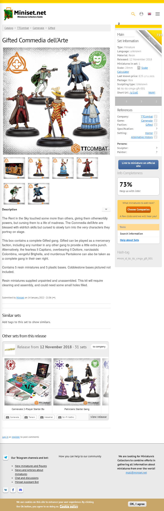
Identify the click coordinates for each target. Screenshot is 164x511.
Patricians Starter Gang (76, 409)
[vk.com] (5, 492)
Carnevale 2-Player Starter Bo (28, 409)
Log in (5, 436)
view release (99, 417)
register (16, 436)
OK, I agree (137, 504)
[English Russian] (106, 209)
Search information (131, 233)
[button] (141, 14)
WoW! (151, 92)
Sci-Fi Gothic (68, 417)
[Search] (133, 14)
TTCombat (23, 28)
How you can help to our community (80, 456)
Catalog (8, 28)
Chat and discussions (26, 478)
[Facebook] (13, 492)
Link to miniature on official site (138, 164)
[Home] (25, 13)
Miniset (20, 297)
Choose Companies (138, 209)
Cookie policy (69, 506)
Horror (149, 133)
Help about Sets (129, 240)
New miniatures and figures (31, 466)
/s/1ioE (134, 92)
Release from (44, 346)
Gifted (51, 28)
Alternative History (142, 137)
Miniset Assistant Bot (27, 482)
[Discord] (20, 492)
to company (99, 346)
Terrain (32, 417)
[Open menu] (157, 14)
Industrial (48, 417)
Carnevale (38, 28)
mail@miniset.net (136, 472)
